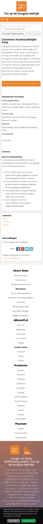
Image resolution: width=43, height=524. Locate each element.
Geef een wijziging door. (12, 258)
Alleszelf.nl (21, 320)
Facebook (21, 351)
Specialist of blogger (21, 311)
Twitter (21, 356)
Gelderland (20, 383)
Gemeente (21, 302)
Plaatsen (20, 423)
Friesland (21, 379)
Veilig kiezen (21, 329)
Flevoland (21, 374)
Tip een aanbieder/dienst (21, 293)
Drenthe (20, 370)
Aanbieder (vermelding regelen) (20, 297)
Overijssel (21, 405)
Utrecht (21, 410)
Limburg (21, 392)
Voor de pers (20, 338)
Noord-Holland (21, 401)
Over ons (21, 325)
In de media (21, 334)
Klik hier (6, 218)
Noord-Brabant (20, 397)
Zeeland (20, 414)
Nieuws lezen (20, 280)
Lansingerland (20, 437)
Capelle (21, 428)
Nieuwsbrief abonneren (21, 284)
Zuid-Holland (21, 419)
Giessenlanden (21, 433)
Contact (21, 343)
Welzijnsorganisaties (20, 306)
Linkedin (20, 360)
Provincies (20, 365)
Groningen (21, 388)
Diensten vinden (20, 275)
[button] (3, 19)
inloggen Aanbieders (20, 315)
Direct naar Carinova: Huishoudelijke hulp (22, 83)
